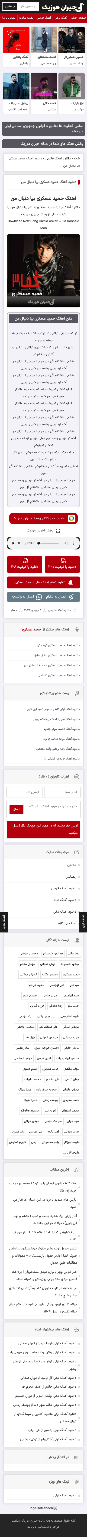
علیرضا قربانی (71, 1152)
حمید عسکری (71, 974)
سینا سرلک (24, 1089)
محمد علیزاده (32, 1079)
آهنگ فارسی (43, 18)
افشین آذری (30, 995)
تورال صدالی (47, 964)
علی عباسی (35, 1131)
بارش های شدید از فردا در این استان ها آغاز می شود (44, 1203)
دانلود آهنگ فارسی (58, 158)
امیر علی (74, 985)
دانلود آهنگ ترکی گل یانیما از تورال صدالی (48, 1377)
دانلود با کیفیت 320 (62, 567)
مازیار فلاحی (49, 995)
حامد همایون (50, 1069)
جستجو (10, 6)
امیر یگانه (53, 1131)
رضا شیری (18, 1131)
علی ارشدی (53, 1079)
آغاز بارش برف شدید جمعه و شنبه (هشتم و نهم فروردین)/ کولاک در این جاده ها (45, 1220)
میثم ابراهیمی (71, 995)
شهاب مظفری (72, 1069)
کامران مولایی (28, 974)
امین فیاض (44, 1058)
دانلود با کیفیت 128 (25, 567)
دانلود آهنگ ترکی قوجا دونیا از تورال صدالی (47, 1343)
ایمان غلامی (72, 1079)
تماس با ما (8, 18)
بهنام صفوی (30, 1069)
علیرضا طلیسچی (70, 1016)
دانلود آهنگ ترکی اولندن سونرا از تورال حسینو (45, 1395)
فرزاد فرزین (37, 1006)
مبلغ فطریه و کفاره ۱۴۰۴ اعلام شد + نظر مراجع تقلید (45, 1236)
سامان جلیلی (72, 1048)
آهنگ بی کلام (67, 923)
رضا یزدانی (25, 1016)
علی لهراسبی (56, 985)
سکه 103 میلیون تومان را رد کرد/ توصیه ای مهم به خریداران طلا (43, 1187)
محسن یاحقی (25, 1027)
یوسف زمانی (50, 1100)
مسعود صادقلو (30, 1110)
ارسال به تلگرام (56, 596)
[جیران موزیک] (63, 6)
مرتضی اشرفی (71, 1027)
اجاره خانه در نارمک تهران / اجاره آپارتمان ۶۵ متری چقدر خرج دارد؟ (43, 1292)
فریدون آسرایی (49, 1037)
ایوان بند (50, 1110)
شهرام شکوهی (17, 1142)
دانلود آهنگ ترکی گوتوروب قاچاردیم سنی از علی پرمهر (44, 1365)
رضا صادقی (56, 1006)
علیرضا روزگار (72, 1142)
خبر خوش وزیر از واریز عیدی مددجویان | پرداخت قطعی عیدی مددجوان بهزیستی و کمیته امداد (44, 1276)
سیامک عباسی (53, 1121)
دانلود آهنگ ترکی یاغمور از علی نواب (52, 1430)
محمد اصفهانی (70, 1110)
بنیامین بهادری (45, 1016)
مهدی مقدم (27, 964)
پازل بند (30, 1037)
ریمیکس (70, 876)
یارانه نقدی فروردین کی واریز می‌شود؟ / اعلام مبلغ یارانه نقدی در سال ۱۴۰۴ (43, 1308)
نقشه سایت (26, 18)
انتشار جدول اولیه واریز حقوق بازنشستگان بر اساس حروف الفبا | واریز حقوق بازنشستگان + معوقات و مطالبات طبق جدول (43, 1256)
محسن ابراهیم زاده (68, 1058)
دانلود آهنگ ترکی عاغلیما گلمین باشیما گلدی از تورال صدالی (45, 1418)
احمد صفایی (72, 1131)
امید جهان (73, 1121)
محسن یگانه (50, 974)
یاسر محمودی (50, 1142)
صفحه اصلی (78, 18)
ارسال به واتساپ (23, 596)
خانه (77, 158)
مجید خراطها (36, 985)
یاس (33, 1142)
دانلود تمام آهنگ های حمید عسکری (39, 582)
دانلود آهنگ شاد (65, 900)
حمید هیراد (31, 1100)
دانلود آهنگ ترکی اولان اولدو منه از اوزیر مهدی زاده (42, 1352)
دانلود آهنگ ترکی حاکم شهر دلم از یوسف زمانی (44, 1405)
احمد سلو (74, 1006)
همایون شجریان (53, 953)
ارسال (16, 809)
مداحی (71, 865)
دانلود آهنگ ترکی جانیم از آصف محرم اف (49, 1386)
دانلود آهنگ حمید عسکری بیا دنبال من (48, 182)
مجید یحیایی (71, 1037)
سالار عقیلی (22, 1048)
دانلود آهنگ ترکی (64, 911)
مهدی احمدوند (70, 964)
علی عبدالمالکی (48, 1027)
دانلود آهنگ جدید (67, 207)
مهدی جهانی (31, 1121)
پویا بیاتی (74, 953)
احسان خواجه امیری (46, 1048)
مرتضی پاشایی (71, 1089)
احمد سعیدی (71, 1100)
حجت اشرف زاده (46, 1089)
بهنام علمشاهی (23, 1058)
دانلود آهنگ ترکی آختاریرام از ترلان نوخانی (48, 1439)
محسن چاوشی (29, 953)
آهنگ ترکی (61, 18)
